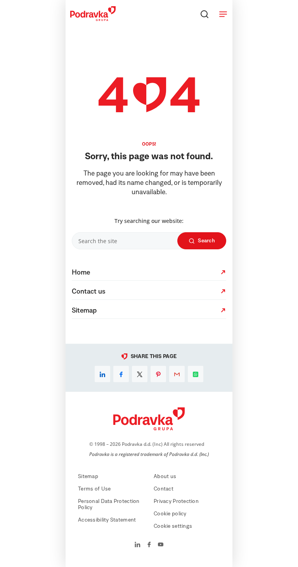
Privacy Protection (176, 501)
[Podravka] (93, 19)
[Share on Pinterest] (158, 374)
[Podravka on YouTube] (160, 545)
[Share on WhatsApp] (195, 374)
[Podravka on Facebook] (149, 545)
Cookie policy (170, 514)
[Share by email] (177, 374)
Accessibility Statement (107, 520)
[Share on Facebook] (121, 374)
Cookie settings (173, 526)
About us (165, 476)
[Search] (204, 14)
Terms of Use (94, 489)
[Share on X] (139, 374)
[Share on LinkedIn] (102, 374)
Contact (163, 489)
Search (206, 240)
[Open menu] (223, 14)
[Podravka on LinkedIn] (137, 545)
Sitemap (88, 476)
